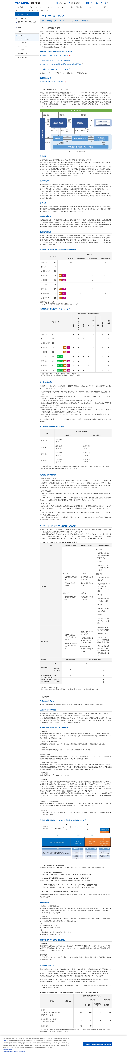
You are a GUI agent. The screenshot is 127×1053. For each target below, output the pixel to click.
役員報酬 (85, 21)
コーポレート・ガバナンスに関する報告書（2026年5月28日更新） (61, 64)
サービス (50, 7)
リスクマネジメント (23, 42)
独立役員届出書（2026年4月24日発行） (52, 82)
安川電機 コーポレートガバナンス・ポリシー (54, 55)
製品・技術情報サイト (77, 3)
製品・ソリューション (36, 7)
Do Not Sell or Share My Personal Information (97, 1044)
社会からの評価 (22, 57)
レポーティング (22, 53)
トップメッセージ (23, 18)
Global (109, 3)
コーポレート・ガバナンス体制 (69, 21)
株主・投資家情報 (76, 7)
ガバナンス (33, 10)
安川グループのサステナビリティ (27, 23)
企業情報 (21, 7)
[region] (63, 1044)
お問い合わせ (62, 3)
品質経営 (21, 49)
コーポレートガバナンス (24, 39)
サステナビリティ (92, 7)
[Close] (124, 1044)
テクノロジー (62, 7)
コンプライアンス (22, 46)
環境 (19, 27)
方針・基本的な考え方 (49, 21)
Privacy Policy (7, 1049)
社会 (19, 31)
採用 (105, 7)
